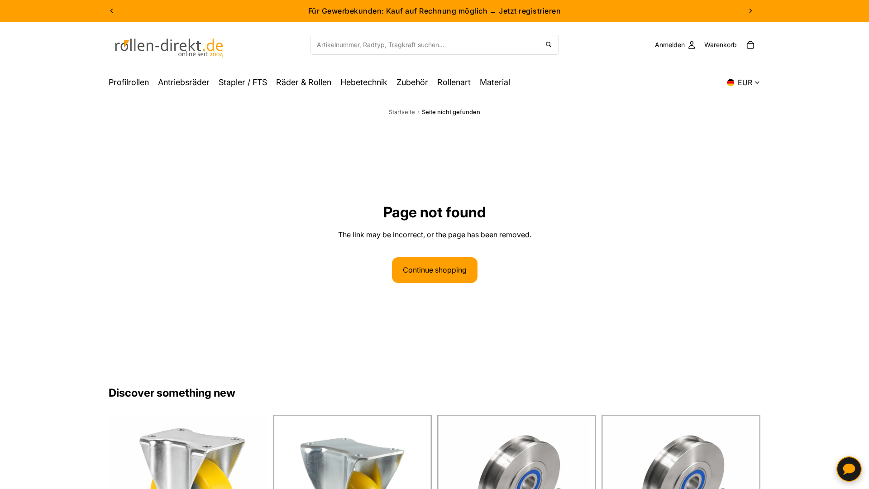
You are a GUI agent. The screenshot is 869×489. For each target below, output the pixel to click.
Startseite (402, 111)
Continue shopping (435, 269)
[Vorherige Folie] (112, 11)
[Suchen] (549, 45)
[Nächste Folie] (750, 11)
